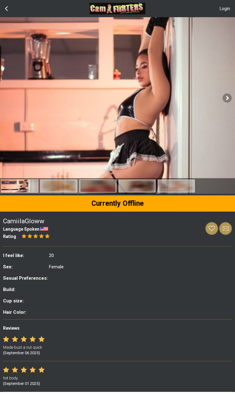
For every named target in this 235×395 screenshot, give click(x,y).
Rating (9, 236)
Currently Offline (117, 203)
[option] (19, 186)
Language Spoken (21, 229)
